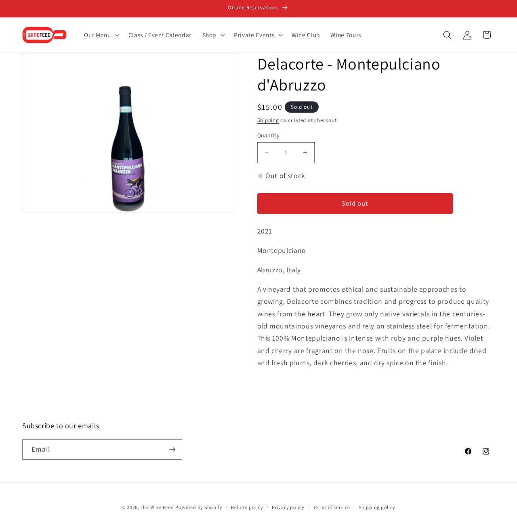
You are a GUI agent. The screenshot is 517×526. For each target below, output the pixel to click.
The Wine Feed (157, 507)
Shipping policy (377, 507)
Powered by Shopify (198, 507)
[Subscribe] (172, 449)
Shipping (268, 120)
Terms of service (331, 507)
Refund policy (247, 507)
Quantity (268, 135)
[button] (101, 35)
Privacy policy (288, 507)
